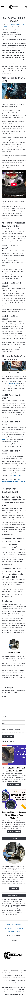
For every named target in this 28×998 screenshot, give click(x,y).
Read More (14, 889)
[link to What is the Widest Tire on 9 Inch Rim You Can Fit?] (14, 755)
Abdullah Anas (14, 24)
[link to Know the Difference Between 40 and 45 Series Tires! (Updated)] (14, 799)
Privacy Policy (19, 928)
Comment (5, 696)
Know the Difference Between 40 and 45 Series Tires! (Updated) (14, 815)
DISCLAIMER (9, 928)
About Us (10, 924)
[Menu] (2, 7)
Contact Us (17, 924)
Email (4, 723)
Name (4, 717)
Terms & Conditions (14, 931)
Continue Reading (14, 784)
